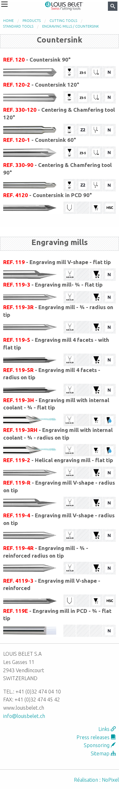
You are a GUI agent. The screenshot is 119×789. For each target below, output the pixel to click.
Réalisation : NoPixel (96, 780)
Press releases (93, 737)
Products (32, 21)
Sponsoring (97, 745)
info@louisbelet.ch (24, 716)
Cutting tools (63, 21)
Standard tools (18, 26)
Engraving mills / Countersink (70, 26)
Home (8, 21)
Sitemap (101, 753)
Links (104, 729)
